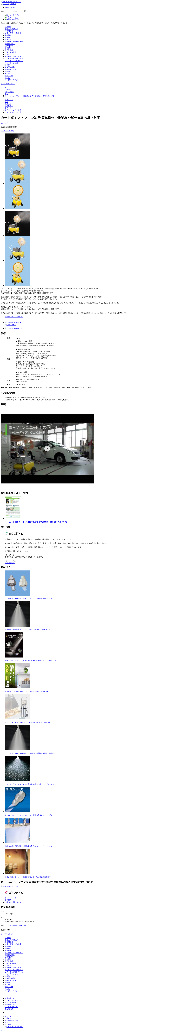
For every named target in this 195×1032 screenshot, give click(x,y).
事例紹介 (8, 900)
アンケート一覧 (10, 898)
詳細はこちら (10, 563)
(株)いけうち (5, 123)
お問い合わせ (10, 998)
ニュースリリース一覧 (13, 112)
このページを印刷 (7, 131)
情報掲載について (11, 1005)
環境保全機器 (10, 317)
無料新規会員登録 (11, 1020)
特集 (6, 1022)
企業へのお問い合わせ (13, 902)
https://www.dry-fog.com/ (17, 925)
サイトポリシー (10, 1002)
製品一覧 (8, 104)
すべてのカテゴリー (8, 84)
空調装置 (19, 317)
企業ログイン (10, 1018)
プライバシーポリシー (13, 1000)
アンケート (9, 1025)
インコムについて (11, 1007)
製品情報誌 (9, 1009)
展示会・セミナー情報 (13, 110)
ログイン (8, 1016)
